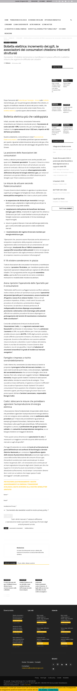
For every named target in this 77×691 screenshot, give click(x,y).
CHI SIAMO (42, 1)
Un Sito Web (27, 685)
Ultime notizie (47, 24)
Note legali (43, 678)
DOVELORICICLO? (17, 620)
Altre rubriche (35, 24)
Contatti (37, 662)
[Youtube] (71, 1)
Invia (8, 516)
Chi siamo (62, 29)
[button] (71, 20)
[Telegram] (65, 1)
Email (6, 500)
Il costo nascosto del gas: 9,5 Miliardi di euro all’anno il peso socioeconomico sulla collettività (10, 586)
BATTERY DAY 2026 (60, 190)
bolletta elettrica (9, 111)
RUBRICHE (11, 38)
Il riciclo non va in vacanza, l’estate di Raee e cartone (57, 109)
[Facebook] (56, 1)
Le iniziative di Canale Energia (15, 29)
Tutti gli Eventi (65, 208)
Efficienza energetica (53, 20)
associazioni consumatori (16, 528)
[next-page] (8, 595)
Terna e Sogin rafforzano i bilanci (67, 85)
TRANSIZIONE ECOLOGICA (55, 125)
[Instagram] (59, 1)
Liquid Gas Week (59, 199)
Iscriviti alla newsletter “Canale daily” (42, 29)
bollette (46, 100)
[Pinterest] (14, 536)
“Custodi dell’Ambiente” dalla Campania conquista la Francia (56, 131)
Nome (6, 494)
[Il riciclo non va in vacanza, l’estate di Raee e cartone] (57, 102)
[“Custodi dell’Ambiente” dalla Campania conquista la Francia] (57, 122)
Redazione (8, 33)
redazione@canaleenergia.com (32, 668)
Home (6, 20)
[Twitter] (68, 1)
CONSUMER (19, 38)
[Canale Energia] (38, 10)
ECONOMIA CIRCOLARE (55, 104)
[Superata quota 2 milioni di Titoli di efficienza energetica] (68, 122)
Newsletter (66, 678)
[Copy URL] (31, 536)
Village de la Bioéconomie (62, 146)
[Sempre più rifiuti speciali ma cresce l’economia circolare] (7, 628)
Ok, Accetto (43, 690)
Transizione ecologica (18, 20)
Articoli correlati (10, 563)
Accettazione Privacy (10, 506)
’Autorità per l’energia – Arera (28, 100)
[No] (59, 690)
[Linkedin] (62, 1)
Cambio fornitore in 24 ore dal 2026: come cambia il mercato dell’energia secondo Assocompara (26, 586)
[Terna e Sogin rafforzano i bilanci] (68, 78)
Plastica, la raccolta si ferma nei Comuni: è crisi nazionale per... (18, 617)
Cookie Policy (53, 690)
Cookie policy (51, 678)
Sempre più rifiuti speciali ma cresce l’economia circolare (17, 628)
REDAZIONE (34, 1)
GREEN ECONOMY (55, 80)
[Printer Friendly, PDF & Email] (44, 481)
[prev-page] (5, 595)
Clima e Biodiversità (21, 24)
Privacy (37, 678)
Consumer (8, 24)
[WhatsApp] (18, 536)
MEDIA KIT (49, 1)
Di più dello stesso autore (26, 563)
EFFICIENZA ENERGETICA (67, 125)
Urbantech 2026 (58, 181)
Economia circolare (35, 20)
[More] (36, 536)
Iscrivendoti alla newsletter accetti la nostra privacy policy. (28, 510)
